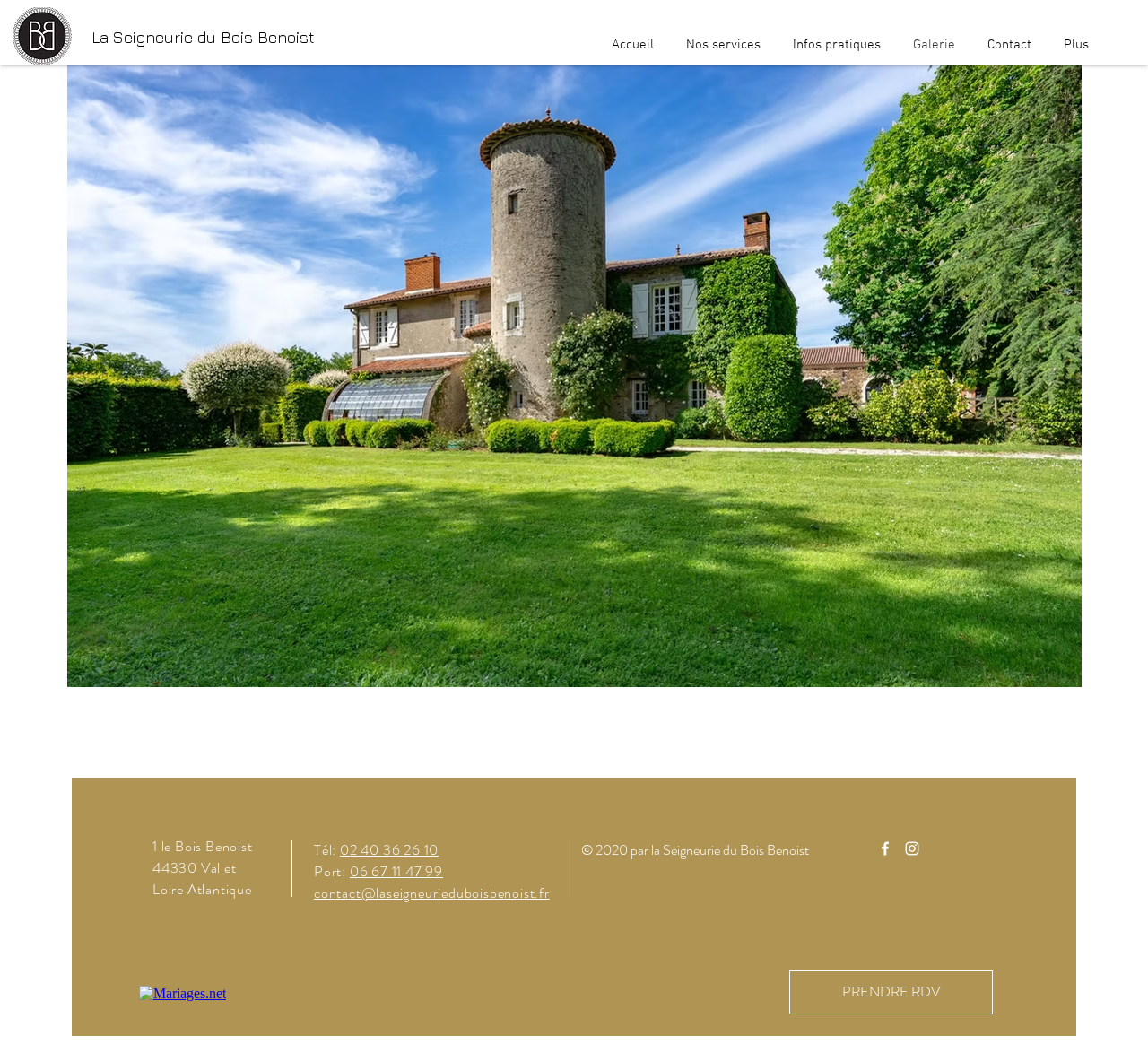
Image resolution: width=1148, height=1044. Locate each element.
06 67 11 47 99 (396, 871)
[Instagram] (912, 848)
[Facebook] (885, 848)
